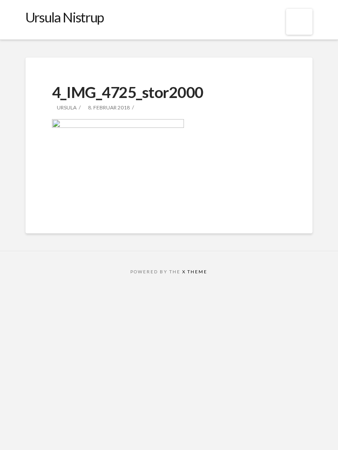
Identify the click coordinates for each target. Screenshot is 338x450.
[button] (299, 22)
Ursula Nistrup (65, 17)
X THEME (194, 271)
